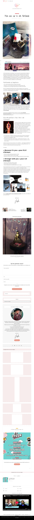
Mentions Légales (18, 514)
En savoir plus (19, 518)
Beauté (16, 13)
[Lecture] (3, 509)
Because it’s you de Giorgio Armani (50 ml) (10, 85)
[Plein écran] (30, 509)
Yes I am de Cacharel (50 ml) (8, 84)
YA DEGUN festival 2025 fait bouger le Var (17, 429)
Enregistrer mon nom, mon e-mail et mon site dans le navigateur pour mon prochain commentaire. (17, 285)
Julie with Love (15, 18)
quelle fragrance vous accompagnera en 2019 (13, 193)
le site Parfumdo (6, 110)
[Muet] (28, 509)
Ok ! (14, 518)
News (18, 13)
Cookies (23, 514)
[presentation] (4, 235)
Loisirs (17, 428)
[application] (17, 502)
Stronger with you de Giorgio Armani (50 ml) (11, 86)
